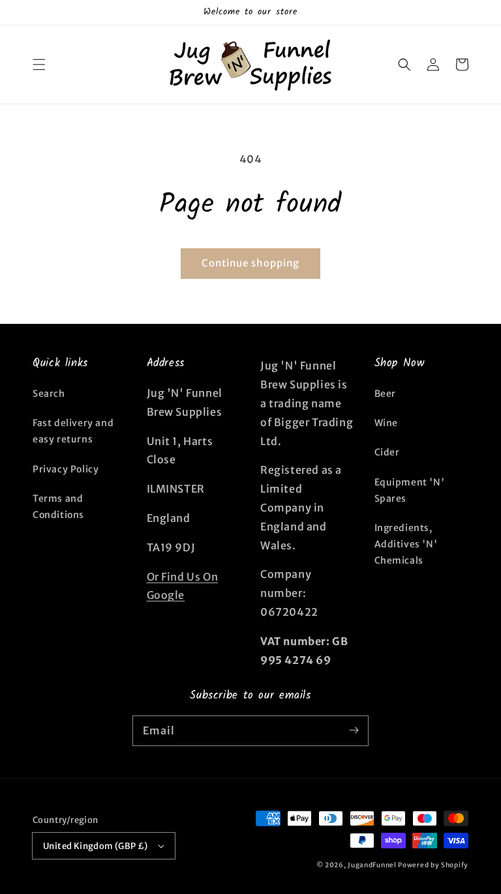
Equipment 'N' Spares (409, 490)
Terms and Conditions (58, 507)
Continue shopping (250, 263)
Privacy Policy (66, 469)
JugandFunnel (372, 865)
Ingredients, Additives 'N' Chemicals (406, 544)
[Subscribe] (353, 730)
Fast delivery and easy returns (73, 431)
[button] (39, 64)
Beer (385, 393)
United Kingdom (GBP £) (95, 846)
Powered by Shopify (433, 865)
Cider (387, 452)
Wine (386, 423)
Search (49, 393)
